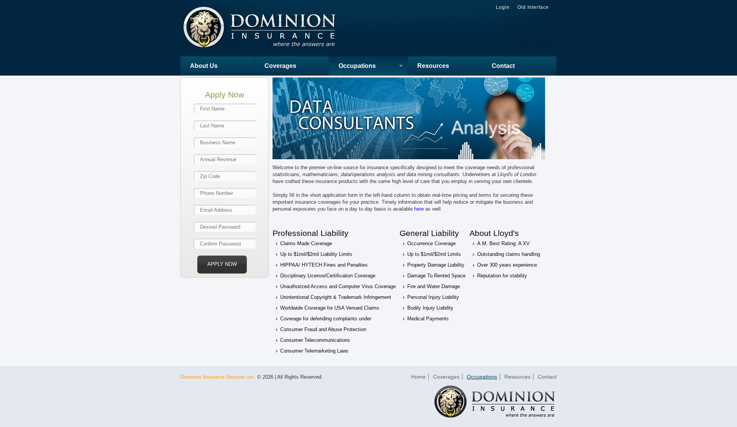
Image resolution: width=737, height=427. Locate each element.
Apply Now (222, 264)
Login (503, 7)
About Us (204, 66)
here (419, 209)
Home (418, 377)
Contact (503, 66)
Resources (433, 66)
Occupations (352, 67)
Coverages (280, 66)
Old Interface (533, 7)
